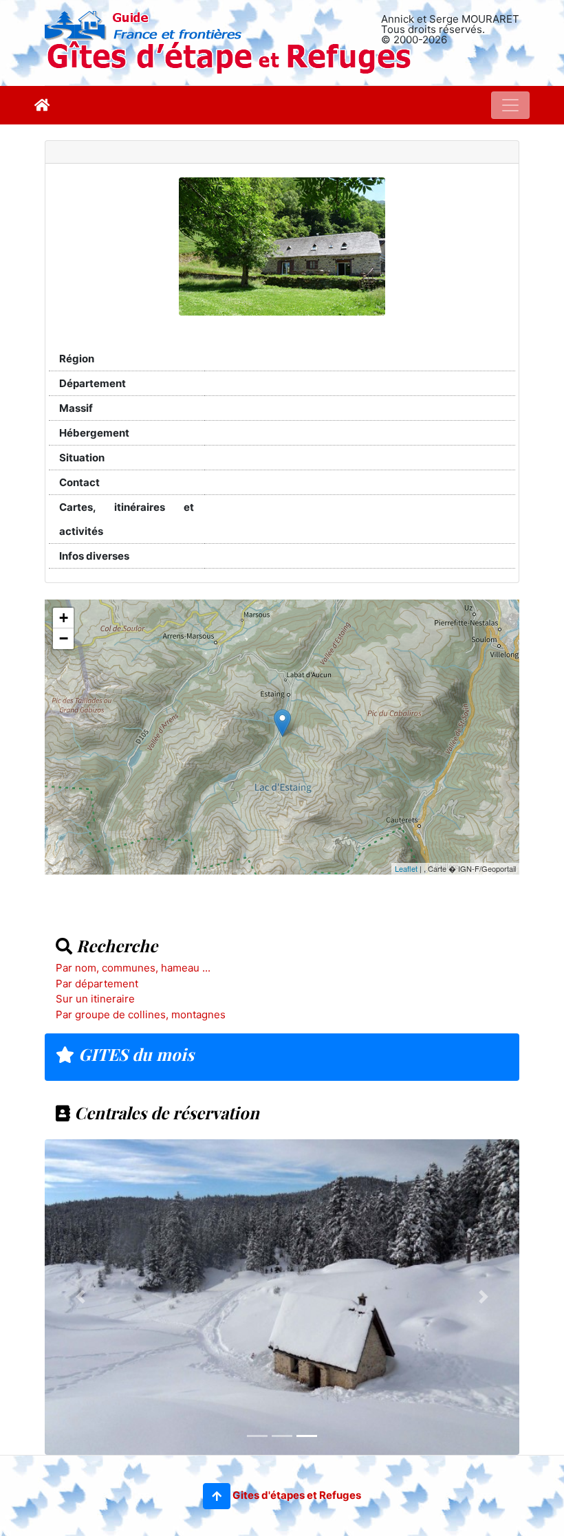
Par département (97, 983)
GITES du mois (134, 1054)
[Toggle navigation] (510, 105)
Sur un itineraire (95, 998)
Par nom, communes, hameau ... (133, 967)
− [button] (63, 638)
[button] (216, 1496)
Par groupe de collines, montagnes (141, 1014)
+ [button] (63, 617)
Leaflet (406, 868)
